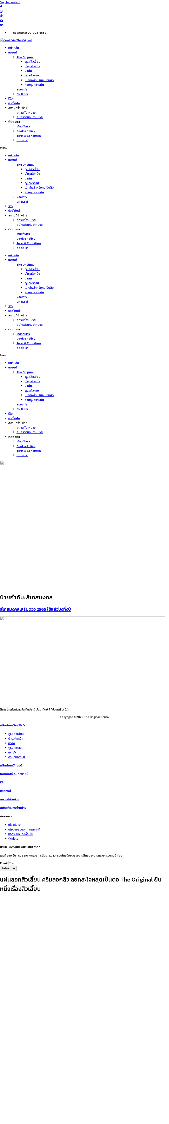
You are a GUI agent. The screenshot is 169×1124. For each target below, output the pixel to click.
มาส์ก (28, 71)
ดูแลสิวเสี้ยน (32, 61)
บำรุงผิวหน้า (32, 66)
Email (4, 863)
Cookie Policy (25, 131)
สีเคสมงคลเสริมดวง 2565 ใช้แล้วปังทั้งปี (35, 609)
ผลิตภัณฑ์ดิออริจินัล (12, 725)
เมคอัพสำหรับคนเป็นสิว (39, 80)
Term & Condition (28, 136)
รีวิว (10, 98)
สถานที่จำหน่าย (26, 112)
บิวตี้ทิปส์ (5, 791)
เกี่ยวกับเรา (23, 126)
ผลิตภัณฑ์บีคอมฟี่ (11, 765)
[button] (84, 148)
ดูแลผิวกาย (32, 75)
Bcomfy (21, 89)
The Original (25, 57)
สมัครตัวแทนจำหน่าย (29, 117)
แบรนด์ (12, 52)
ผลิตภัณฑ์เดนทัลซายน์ (14, 774)
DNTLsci (22, 94)
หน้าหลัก (13, 48)
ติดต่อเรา (22, 140)
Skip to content (10, 2)
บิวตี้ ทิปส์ (14, 103)
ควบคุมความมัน (34, 85)
